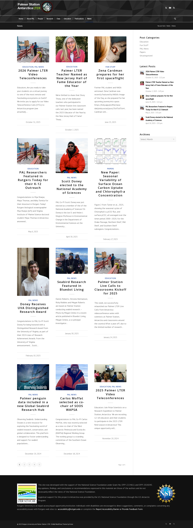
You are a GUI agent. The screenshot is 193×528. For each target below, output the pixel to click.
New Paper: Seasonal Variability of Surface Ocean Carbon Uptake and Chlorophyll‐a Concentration (110, 183)
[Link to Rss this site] (174, 8)
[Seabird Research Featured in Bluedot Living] (72, 261)
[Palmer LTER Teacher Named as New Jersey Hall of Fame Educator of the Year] (72, 49)
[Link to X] (166, 8)
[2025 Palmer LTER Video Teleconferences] (110, 373)
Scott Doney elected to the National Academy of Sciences (72, 187)
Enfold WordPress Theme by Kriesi (62, 524)
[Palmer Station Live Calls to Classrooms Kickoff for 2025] (110, 261)
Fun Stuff (110, 67)
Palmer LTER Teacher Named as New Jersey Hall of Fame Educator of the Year (71, 78)
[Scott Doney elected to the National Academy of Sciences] (72, 155)
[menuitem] (21, 19)
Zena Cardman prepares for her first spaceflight (110, 74)
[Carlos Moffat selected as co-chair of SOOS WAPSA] (72, 377)
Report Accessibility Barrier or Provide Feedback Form (119, 509)
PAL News (39, 67)
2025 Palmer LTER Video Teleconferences (110, 394)
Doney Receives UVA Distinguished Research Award (33, 308)
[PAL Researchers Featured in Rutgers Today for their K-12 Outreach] (33, 151)
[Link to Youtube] (170, 8)
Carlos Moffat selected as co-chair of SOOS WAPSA (71, 404)
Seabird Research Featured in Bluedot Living (71, 286)
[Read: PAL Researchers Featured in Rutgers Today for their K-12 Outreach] (142, 107)
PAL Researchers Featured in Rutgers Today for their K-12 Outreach (33, 180)
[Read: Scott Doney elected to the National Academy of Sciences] (142, 118)
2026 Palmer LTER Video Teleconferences (33, 74)
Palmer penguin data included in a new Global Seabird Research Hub (33, 404)
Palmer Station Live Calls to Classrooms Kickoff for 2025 (110, 287)
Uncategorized (146, 55)
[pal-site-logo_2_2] (37, 7)
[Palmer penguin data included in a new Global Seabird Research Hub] (33, 377)
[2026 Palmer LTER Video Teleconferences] (33, 49)
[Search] (174, 19)
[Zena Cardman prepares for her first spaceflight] (110, 49)
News (20, 25)
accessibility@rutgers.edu (69, 509)
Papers (110, 168)
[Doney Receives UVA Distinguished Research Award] (33, 272)
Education (27, 67)
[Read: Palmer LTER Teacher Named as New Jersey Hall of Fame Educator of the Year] (142, 83)
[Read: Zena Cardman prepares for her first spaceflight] (142, 97)
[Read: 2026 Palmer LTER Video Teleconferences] (142, 72)
